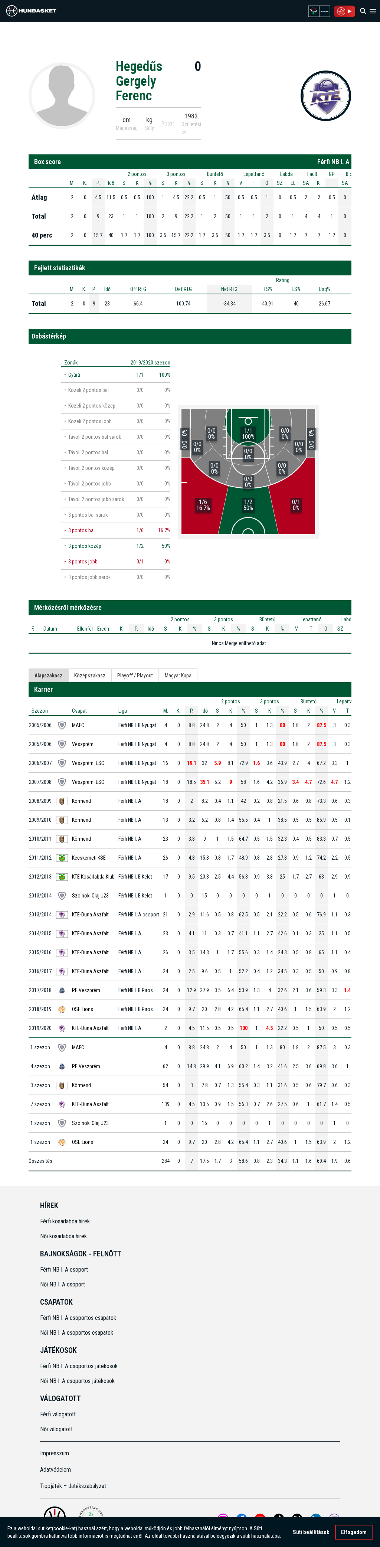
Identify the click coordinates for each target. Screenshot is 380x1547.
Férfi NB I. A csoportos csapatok (79, 1317)
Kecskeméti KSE (89, 858)
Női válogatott (56, 1429)
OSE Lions (82, 1009)
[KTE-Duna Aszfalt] (325, 95)
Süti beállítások (311, 1532)
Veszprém (83, 744)
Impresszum (54, 1453)
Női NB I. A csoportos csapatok (77, 1332)
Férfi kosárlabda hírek (65, 1221)
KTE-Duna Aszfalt (90, 915)
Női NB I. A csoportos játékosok (77, 1380)
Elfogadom (354, 1532)
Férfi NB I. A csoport (64, 1269)
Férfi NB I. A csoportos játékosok (79, 1366)
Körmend (81, 801)
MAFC (78, 725)
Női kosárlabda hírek (63, 1236)
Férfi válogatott (58, 1414)
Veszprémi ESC (88, 763)
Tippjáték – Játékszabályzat (73, 1485)
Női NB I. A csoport (62, 1284)
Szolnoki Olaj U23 (90, 896)
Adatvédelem (55, 1469)
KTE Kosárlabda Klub (93, 877)
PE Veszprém (86, 990)
